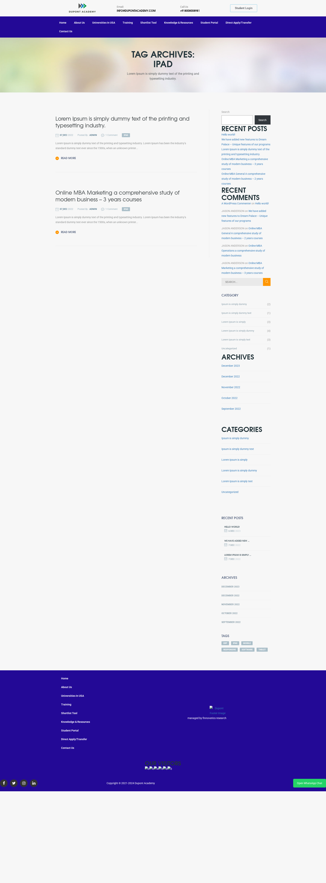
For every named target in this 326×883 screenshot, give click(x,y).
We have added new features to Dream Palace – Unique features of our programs (244, 215)
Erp (225, 643)
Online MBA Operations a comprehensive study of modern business (243, 250)
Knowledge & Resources (178, 22)
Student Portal (209, 22)
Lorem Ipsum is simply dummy (237, 330)
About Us (79, 22)
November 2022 (230, 387)
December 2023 (230, 365)
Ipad (235, 643)
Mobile (247, 643)
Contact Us (65, 31)
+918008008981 (190, 10)
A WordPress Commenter (236, 203)
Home (62, 22)
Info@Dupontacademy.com (136, 10)
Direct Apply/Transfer (238, 22)
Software (247, 649)
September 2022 (231, 408)
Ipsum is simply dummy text (236, 313)
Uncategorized (229, 348)
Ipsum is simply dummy (234, 304)
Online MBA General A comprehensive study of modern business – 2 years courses (243, 178)
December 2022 (230, 376)
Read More (68, 158)
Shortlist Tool (148, 22)
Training (128, 22)
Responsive (229, 649)
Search (225, 111)
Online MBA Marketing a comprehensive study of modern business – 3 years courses (244, 164)
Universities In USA (103, 22)
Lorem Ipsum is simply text (235, 339)
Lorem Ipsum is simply (233, 321)
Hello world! (228, 134)
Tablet (262, 649)
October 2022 (229, 398)
